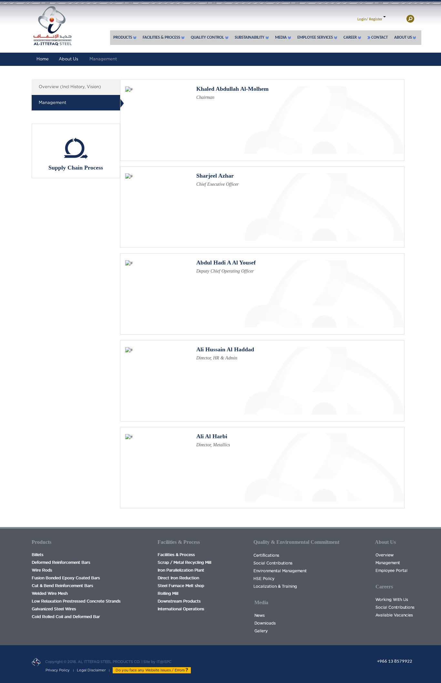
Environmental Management (280, 571)
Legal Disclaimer (91, 670)
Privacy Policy (58, 670)
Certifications (266, 555)
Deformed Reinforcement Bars (61, 562)
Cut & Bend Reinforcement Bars (62, 586)
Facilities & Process (176, 555)
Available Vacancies (394, 615)
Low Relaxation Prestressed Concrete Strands (76, 601)
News (259, 615)
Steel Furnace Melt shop (181, 586)
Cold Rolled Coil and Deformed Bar (66, 617)
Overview (384, 555)
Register (376, 19)
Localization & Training (275, 586)
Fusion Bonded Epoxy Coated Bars (66, 578)
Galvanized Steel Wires (54, 609)
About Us (68, 59)
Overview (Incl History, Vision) (70, 87)
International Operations (181, 609)
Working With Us (391, 600)
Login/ (362, 19)
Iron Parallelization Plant (181, 570)
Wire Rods (42, 570)
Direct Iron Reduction (178, 578)
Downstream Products (179, 601)
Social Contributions (272, 563)
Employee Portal (391, 571)
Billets (37, 555)
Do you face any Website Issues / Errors (150, 670)
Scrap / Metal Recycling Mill (184, 562)
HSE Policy (263, 579)
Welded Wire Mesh (49, 593)
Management (103, 59)
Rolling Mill (168, 593)
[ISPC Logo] (51, 22)
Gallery (261, 631)
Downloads (265, 623)
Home (42, 59)
